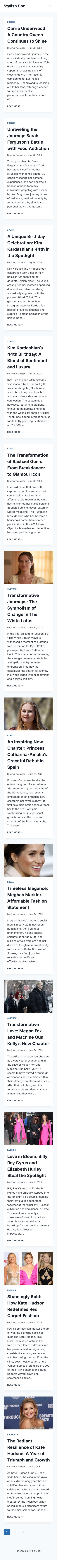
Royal (10, 735)
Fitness (11, 22)
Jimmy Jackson (17, 48)
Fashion (11, 1150)
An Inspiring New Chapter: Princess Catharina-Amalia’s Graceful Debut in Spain (27, 754)
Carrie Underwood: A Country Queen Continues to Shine (27, 35)
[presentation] (28, 567)
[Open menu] (50, 6)
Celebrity (12, 1434)
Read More (15, 106)
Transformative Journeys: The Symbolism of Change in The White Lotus (23, 608)
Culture (11, 589)
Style (10, 230)
